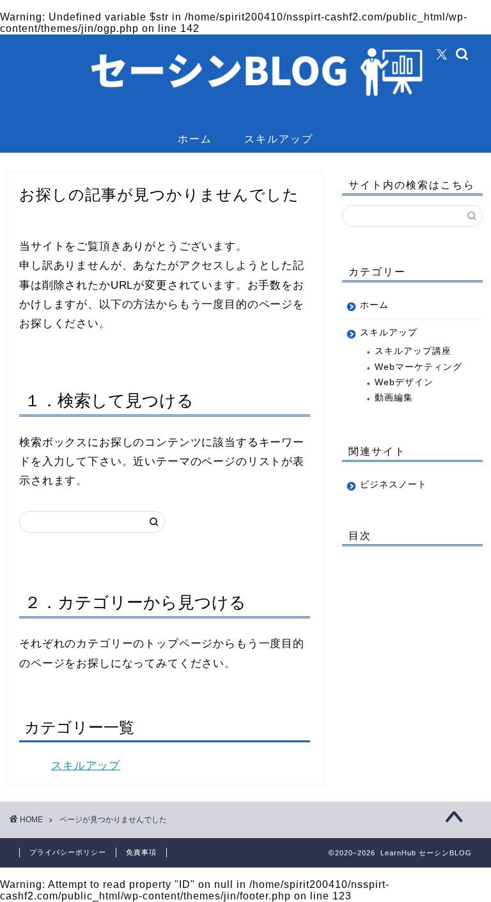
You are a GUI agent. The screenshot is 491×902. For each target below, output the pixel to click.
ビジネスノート (393, 484)
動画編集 (394, 397)
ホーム (195, 138)
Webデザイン (404, 382)
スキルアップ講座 (413, 351)
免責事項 (141, 852)
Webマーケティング (418, 367)
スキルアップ (278, 138)
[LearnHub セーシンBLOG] (245, 117)
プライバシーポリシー (67, 852)
